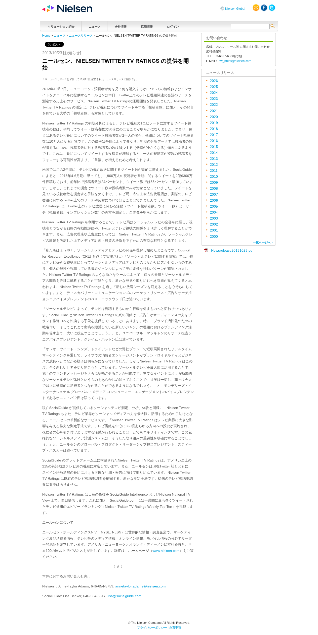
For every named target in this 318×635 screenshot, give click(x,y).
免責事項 (175, 627)
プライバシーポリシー (152, 627)
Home (46, 35)
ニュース (94, 26)
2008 (214, 188)
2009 (214, 182)
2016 (214, 141)
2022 (214, 105)
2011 (214, 171)
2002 (214, 224)
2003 (214, 218)
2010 (214, 176)
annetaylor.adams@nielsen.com (140, 586)
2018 (214, 129)
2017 (214, 135)
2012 (214, 165)
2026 (214, 81)
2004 (214, 212)
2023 (214, 99)
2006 (214, 200)
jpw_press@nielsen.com (234, 61)
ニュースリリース (81, 35)
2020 (214, 117)
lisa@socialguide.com (125, 596)
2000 (214, 236)
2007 (214, 194)
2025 (214, 87)
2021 (214, 111)
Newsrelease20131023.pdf (232, 250)
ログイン (173, 26)
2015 (214, 147)
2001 (214, 230)
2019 (214, 123)
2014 (214, 153)
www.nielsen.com (166, 551)
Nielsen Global (235, 8)
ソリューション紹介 (61, 26)
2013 (214, 159)
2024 (214, 93)
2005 (214, 206)
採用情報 (147, 26)
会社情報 (120, 26)
